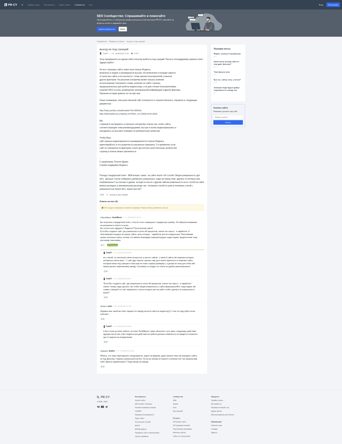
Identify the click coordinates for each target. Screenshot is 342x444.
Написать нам (216, 425)
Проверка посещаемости (144, 414)
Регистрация (333, 4)
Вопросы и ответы (117, 41)
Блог (91, 4)
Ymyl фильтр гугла (222, 72)
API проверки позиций (181, 425)
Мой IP (137, 425)
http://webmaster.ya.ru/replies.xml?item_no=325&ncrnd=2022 (128, 113)
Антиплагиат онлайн (143, 422)
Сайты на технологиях (181, 436)
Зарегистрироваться (107, 29)
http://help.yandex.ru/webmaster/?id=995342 (120, 110)
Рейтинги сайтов (179, 432)
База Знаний (178, 411)
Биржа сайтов (64, 4)
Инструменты (49, 4)
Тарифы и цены (33, 4)
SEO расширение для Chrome (222, 414)
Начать (228, 122)
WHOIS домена (140, 429)
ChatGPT (138, 411)
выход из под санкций (119, 194)
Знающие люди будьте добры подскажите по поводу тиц (227, 88)
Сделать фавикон (141, 436)
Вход (321, 4)
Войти (122, 29)
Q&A (174, 400)
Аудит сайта (139, 418)
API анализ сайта (179, 422)
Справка (214, 429)
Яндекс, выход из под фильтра (227, 53)
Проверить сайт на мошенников (147, 432)
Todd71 (106, 53)
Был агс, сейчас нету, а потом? (227, 79)
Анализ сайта (220, 107)
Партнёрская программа (182, 429)
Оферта (214, 432)
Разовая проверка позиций (145, 407)
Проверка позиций (220, 407)
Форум (175, 404)
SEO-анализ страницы (143, 404)
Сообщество (80, 4)
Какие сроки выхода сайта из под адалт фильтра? (226, 62)
